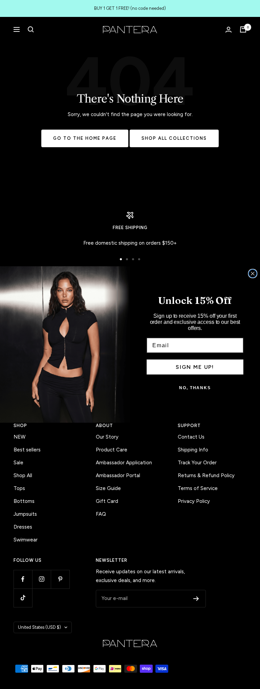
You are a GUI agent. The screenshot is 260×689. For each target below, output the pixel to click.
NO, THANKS (195, 388)
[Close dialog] (253, 274)
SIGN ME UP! (195, 367)
